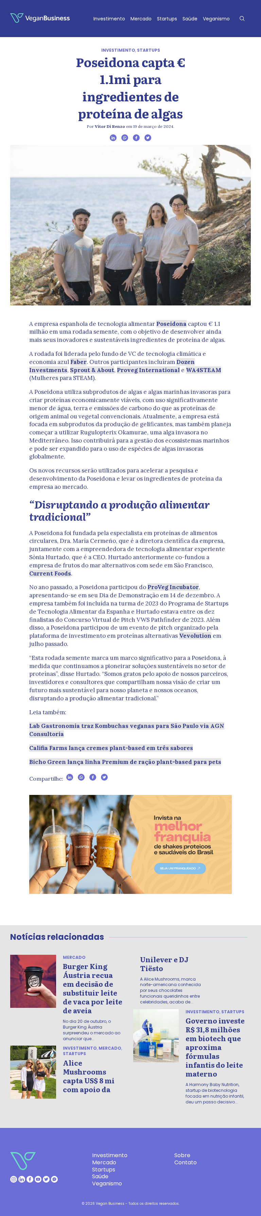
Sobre (182, 1155)
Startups (167, 18)
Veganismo (216, 18)
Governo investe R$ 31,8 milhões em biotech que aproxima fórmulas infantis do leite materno (215, 1047)
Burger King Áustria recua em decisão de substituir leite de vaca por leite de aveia (92, 988)
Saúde (189, 18)
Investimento (109, 18)
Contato (185, 1162)
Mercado (141, 18)
